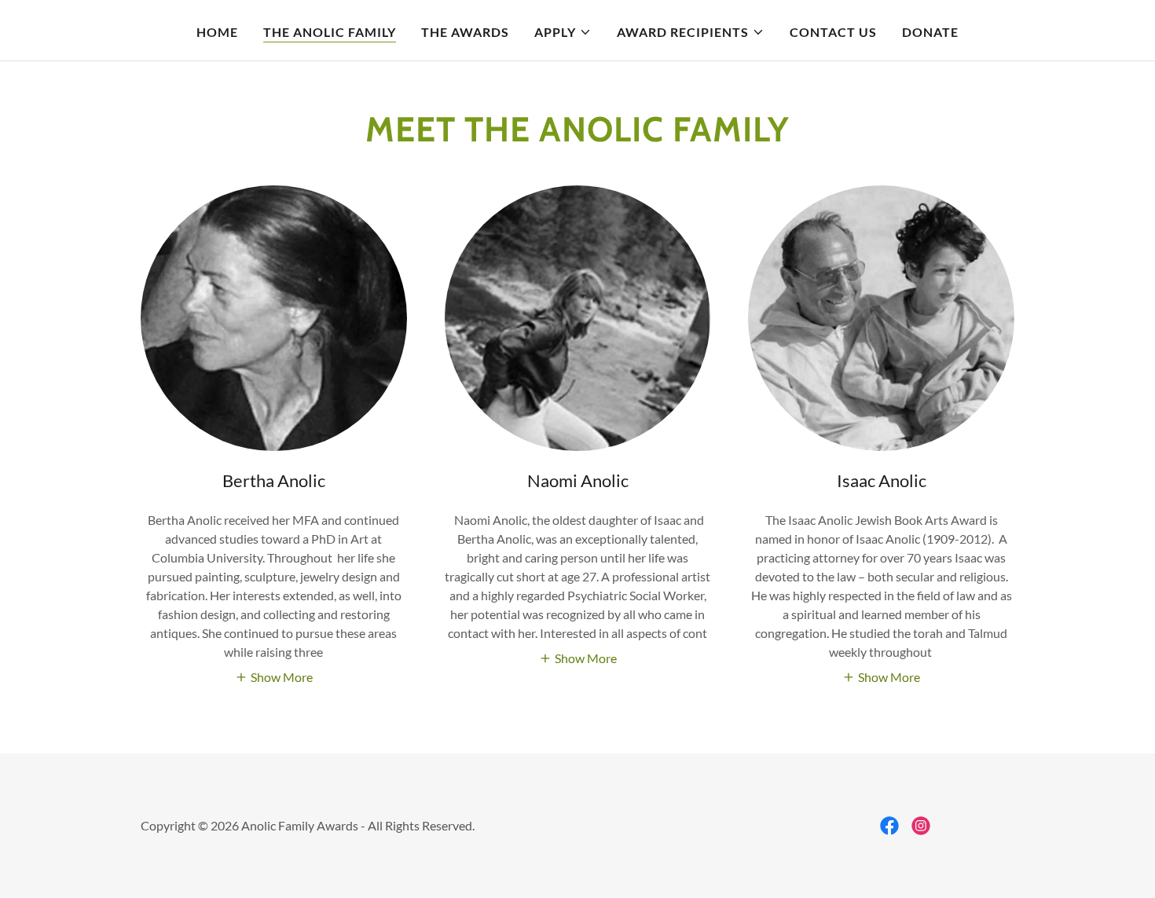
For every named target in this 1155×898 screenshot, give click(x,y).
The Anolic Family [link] (329, 31)
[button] (562, 32)
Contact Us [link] (833, 31)
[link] (889, 825)
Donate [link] (930, 31)
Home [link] (217, 31)
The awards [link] (465, 31)
